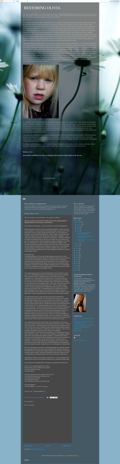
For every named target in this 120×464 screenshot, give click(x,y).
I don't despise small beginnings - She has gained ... (85, 237)
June (78, 243)
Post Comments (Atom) (38, 449)
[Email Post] (47, 397)
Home (48, 446)
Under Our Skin (78, 331)
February (79, 224)
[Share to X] (53, 397)
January (79, 222)
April (78, 228)
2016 (77, 250)
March (79, 226)
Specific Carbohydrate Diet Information (84, 325)
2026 (77, 270)
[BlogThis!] (52, 397)
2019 (77, 257)
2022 (77, 263)
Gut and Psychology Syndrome (82, 327)
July (78, 246)
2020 (77, 259)
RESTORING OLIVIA (42, 7)
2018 (77, 255)
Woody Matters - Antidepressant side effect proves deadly (83, 322)
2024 (77, 265)
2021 (77, 261)
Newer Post (28, 446)
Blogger (76, 455)
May (78, 231)
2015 (77, 248)
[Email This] (50, 397)
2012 (77, 220)
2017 (77, 252)
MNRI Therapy (77, 329)
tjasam (65, 455)
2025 (77, 267)
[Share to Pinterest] (57, 397)
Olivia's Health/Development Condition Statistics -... (84, 233)
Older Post (66, 446)
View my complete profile (80, 340)
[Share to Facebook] (55, 397)
